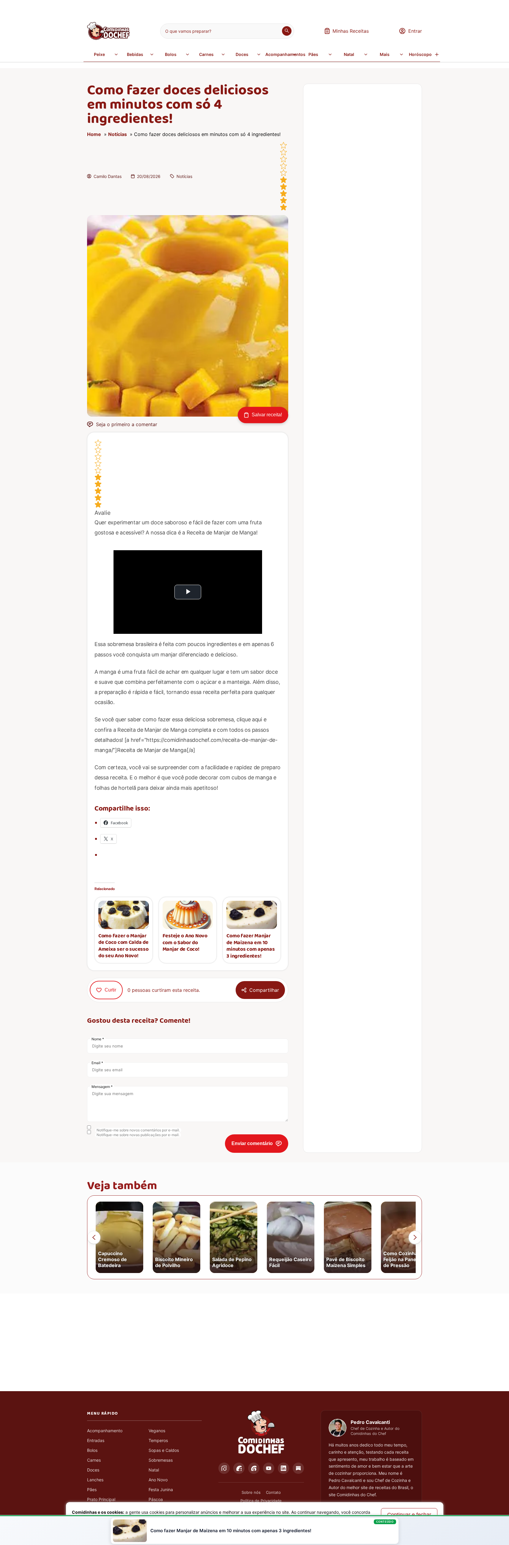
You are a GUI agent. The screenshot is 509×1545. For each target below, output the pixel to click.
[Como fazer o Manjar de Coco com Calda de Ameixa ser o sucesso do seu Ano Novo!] (123, 915)
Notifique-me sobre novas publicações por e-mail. (138, 1135)
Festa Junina (161, 1489)
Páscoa (156, 1499)
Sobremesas (161, 1460)
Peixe (99, 54)
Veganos (157, 1430)
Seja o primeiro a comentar (126, 424)
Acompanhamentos (281, 54)
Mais (385, 54)
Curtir (110, 989)
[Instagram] (224, 1468)
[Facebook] (239, 1468)
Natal (349, 54)
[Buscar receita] (286, 31)
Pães (313, 54)
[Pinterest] (253, 1468)
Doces (242, 54)
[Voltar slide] (93, 1237)
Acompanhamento (104, 1430)
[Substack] (298, 1468)
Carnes (206, 54)
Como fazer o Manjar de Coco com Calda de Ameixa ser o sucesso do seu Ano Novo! (123, 946)
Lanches (95, 1479)
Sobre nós (251, 1492)
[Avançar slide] (415, 1237)
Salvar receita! (267, 414)
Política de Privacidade (261, 1500)
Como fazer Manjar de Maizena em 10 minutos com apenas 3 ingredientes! (250, 946)
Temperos (158, 1440)
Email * (97, 1063)
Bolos (171, 54)
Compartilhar (264, 990)
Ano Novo (158, 1479)
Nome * (98, 1039)
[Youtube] (268, 1468)
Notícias (117, 134)
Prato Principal (101, 1499)
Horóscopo (420, 54)
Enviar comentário (252, 1143)
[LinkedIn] (283, 1468)
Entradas (95, 1440)
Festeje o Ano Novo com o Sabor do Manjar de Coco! (185, 943)
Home (94, 134)
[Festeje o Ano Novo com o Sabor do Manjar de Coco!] (188, 915)
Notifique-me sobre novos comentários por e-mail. (138, 1130)
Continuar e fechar (409, 1515)
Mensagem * (102, 1086)
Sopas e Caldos (164, 1450)
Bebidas (135, 54)
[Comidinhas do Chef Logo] (261, 1432)
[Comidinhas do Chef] (108, 38)
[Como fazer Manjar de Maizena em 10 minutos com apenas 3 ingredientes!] (251, 915)
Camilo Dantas (108, 176)
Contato (273, 1492)
